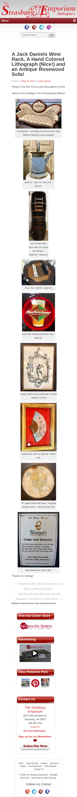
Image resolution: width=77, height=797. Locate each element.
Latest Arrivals (27, 603)
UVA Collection (50, 766)
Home (20, 763)
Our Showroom (35, 766)
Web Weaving (50, 778)
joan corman (45, 81)
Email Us (35, 727)
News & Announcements (45, 603)
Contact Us (39, 769)
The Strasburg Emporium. (37, 775)
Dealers (44, 763)
